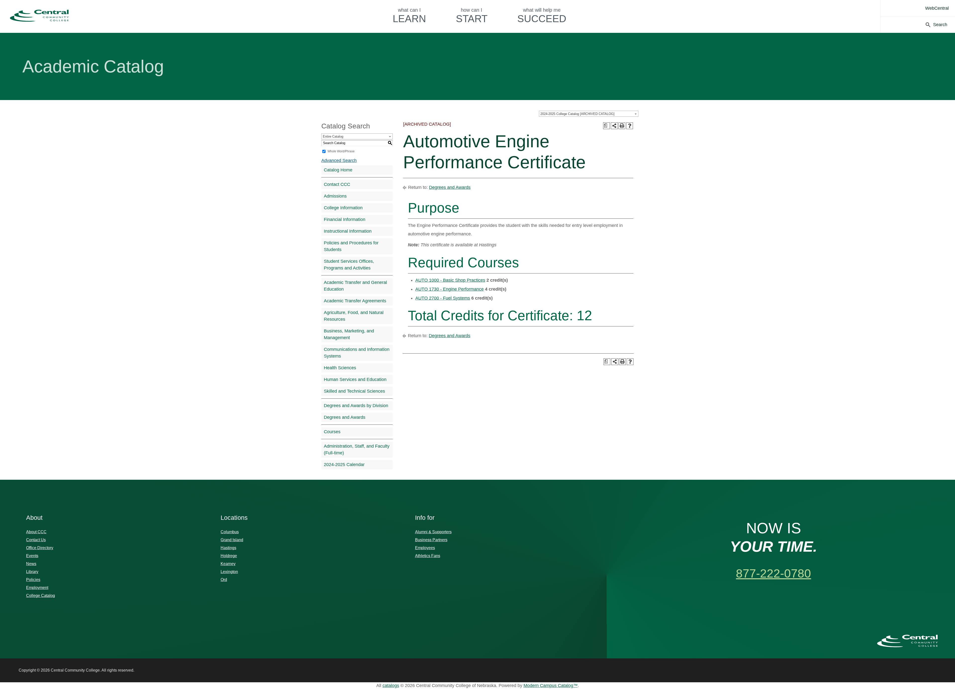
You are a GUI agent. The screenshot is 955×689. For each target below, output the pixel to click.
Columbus (230, 532)
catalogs (390, 685)
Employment (37, 587)
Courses (332, 431)
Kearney (228, 564)
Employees (425, 548)
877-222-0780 (773, 574)
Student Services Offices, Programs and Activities (349, 264)
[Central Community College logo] (39, 16)
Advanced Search (339, 160)
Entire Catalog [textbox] (333, 136)
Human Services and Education (355, 379)
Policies (33, 580)
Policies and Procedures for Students (351, 246)
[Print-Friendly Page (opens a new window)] (622, 125)
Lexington (229, 572)
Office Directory (39, 548)
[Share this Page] (614, 125)
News (31, 564)
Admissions (335, 196)
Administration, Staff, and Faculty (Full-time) (356, 449)
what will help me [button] (541, 15)
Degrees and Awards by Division (356, 405)
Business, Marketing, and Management (349, 334)
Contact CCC (337, 184)
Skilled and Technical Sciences (354, 391)
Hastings (228, 548)
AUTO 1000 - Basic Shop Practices (450, 280)
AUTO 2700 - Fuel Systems (442, 298)
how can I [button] (471, 15)
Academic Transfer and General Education (355, 286)
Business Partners (431, 540)
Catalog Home (338, 169)
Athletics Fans (427, 556)
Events (32, 556)
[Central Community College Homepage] (907, 641)
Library (32, 572)
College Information (343, 207)
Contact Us (36, 540)
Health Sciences (340, 367)
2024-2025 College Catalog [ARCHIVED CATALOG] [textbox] (577, 114)
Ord (224, 580)
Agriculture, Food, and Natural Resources (353, 316)
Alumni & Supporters (433, 532)
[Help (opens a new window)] (629, 125)
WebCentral (937, 8)
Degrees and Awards (344, 417)
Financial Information (344, 219)
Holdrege (229, 556)
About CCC (36, 532)
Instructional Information (348, 231)
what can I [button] (409, 15)
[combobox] (588, 114)
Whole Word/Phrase (341, 151)
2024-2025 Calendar (344, 464)
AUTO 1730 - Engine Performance (449, 289)
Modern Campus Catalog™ (551, 685)
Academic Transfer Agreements (355, 300)
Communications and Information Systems (356, 353)
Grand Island (232, 540)
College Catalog (40, 595)
